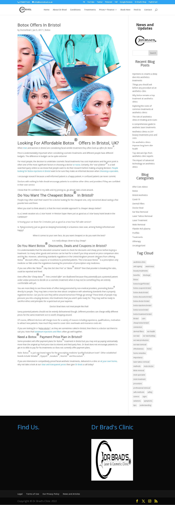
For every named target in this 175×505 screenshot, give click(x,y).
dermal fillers (138, 331)
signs (145, 396)
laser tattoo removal (141, 362)
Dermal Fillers (138, 203)
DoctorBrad (25, 30)
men (25, 148)
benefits (136, 275)
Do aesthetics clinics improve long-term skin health (142, 145)
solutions (137, 401)
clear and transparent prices (54, 364)
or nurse (76, 164)
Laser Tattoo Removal (142, 216)
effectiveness (138, 349)
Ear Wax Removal (140, 212)
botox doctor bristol (141, 301)
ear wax (136, 336)
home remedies (139, 353)
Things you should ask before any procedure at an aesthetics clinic (144, 87)
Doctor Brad (137, 207)
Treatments (90, 10)
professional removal (141, 388)
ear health (151, 331)
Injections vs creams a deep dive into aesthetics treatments (144, 77)
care (143, 318)
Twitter (100, 2)
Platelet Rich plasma (141, 228)
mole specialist (139, 375)
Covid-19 (136, 199)
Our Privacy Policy (51, 494)
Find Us (137, 10)
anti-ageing (137, 266)
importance (137, 357)
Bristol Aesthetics (140, 195)
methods (136, 366)
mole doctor (149, 366)
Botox (47, 30)
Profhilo (135, 233)
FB (84, 2)
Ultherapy (136, 241)
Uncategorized (138, 245)
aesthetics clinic (139, 262)
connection (137, 327)
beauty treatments (140, 271)
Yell (116, 2)
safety (150, 392)
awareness (149, 266)
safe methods (138, 392)
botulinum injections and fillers (48, 331)
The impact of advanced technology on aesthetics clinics (143, 163)
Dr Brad (78, 364)
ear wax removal (139, 344)
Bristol (135, 318)
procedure (137, 383)
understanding (145, 405)
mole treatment (139, 379)
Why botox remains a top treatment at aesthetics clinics (143, 98)
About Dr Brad (60, 10)
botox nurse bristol (140, 310)
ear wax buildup (149, 336)
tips (134, 405)
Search (153, 53)
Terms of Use (32, 494)
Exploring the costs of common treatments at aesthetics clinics (142, 109)
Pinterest (108, 2)
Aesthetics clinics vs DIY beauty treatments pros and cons (144, 134)
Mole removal (138, 370)
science (136, 396)
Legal (20, 494)
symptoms (148, 401)
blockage (146, 275)
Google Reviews (126, 2)
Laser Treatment (139, 220)
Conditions (75, 10)
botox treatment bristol (142, 314)
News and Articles (71, 494)
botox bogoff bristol (141, 284)
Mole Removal (138, 224)
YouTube (90, 2)
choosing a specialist (109, 171)
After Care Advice (140, 186)
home (149, 349)
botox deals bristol (140, 292)
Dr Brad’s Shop (140, 2)
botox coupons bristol (142, 288)
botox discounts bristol (142, 297)
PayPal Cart (153, 2)
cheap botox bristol (141, 323)
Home (46, 10)
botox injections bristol (142, 305)
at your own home (108, 361)
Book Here (125, 10)
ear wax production (141, 340)
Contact (148, 10)
